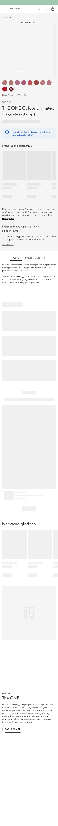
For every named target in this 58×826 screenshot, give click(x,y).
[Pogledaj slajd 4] (38, 74)
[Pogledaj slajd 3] (32, 74)
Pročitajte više (8, 218)
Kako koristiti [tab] (35, 257)
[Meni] (3, 9)
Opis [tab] (16, 257)
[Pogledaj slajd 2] (26, 74)
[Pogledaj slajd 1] (19, 74)
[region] (29, 51)
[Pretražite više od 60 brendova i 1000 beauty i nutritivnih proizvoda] (39, 9)
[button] (4, 82)
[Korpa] (53, 9)
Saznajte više (8, 244)
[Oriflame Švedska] (14, 9)
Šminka (8, 17)
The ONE (6, 102)
